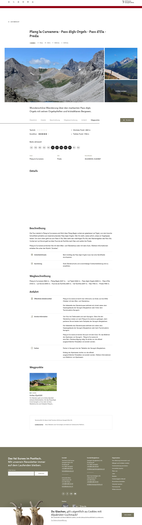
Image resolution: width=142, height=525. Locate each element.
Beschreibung (55, 120)
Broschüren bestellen (118, 481)
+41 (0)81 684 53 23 (67, 484)
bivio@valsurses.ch (67, 486)
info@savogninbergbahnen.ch (96, 469)
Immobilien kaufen (117, 468)
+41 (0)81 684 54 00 (92, 482)
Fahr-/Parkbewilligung (73, 339)
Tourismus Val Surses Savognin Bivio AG (62, 420)
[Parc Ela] (79, 506)
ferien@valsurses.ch (68, 471)
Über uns (114, 471)
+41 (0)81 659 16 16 (67, 468)
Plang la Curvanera (69, 335)
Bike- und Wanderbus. (82, 301)
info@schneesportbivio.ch (94, 484)
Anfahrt (84, 120)
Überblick (33, 120)
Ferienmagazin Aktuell (118, 479)
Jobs (113, 473)
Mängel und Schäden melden (120, 463)
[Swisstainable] (65, 506)
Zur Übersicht (14, 21)
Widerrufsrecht (116, 489)
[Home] (128, 2)
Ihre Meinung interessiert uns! (121, 460)
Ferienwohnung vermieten (120, 466)
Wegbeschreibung (70, 120)
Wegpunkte (95, 120)
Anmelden (41, 473)
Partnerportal (116, 486)
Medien (114, 476)
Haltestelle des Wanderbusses (75, 305)
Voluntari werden (117, 484)
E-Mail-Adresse (12, 470)
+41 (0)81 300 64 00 (93, 466)
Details (43, 120)
